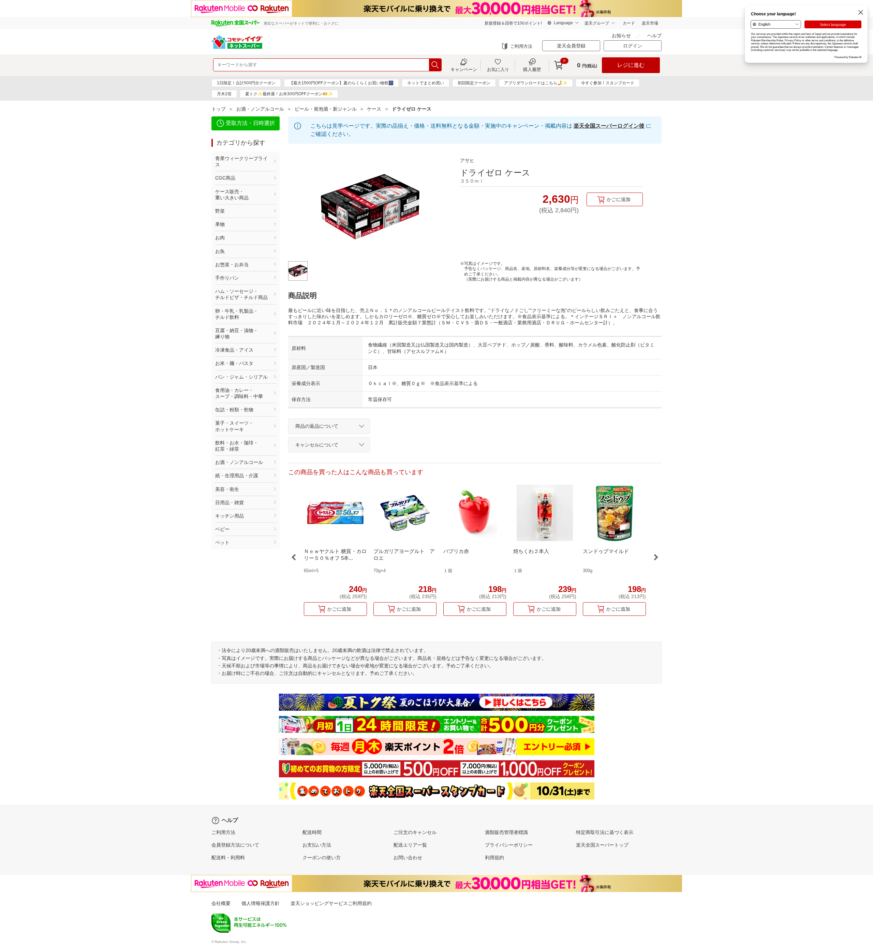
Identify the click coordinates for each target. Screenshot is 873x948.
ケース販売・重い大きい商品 (232, 194)
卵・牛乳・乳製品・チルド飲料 (236, 314)
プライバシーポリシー (509, 845)
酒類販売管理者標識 (506, 832)
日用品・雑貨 (229, 502)
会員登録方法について (235, 845)
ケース (374, 109)
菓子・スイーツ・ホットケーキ (234, 426)
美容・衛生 (227, 489)
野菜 (220, 211)
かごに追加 (619, 199)
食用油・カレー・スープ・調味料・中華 (239, 393)
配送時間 (312, 832)
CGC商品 (225, 178)
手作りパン (227, 278)
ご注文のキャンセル (415, 832)
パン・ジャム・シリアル (241, 377)
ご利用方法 (521, 46)
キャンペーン (463, 69)
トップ (218, 109)
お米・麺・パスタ (234, 363)
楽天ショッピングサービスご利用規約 (331, 903)
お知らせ (621, 35)
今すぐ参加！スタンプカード (607, 83)
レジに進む (631, 65)
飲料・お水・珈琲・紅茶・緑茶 (236, 446)
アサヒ (467, 160)
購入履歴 (532, 69)
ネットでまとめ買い (425, 83)
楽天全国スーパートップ (602, 845)
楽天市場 (650, 23)
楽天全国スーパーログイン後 (609, 126)
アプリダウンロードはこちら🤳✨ (535, 83)
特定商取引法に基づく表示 (604, 832)
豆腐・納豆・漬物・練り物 (236, 333)
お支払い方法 (316, 845)
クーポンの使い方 (321, 857)
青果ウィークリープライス (241, 161)
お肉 (220, 237)
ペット (222, 542)
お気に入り (498, 69)
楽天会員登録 (571, 45)
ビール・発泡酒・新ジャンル (326, 109)
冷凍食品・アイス (234, 350)
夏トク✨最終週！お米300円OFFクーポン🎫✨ (289, 93)
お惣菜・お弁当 (232, 264)
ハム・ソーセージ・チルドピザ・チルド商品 (241, 294)
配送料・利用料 (228, 857)
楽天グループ (597, 23)
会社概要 (221, 903)
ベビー (222, 529)
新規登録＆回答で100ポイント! (513, 23)
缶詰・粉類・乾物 (234, 409)
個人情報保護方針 (260, 903)
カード (629, 23)
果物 (220, 224)
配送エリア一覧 (410, 845)
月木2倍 (224, 93)
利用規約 (494, 857)
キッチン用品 (229, 516)
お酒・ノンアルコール (260, 109)
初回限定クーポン (474, 83)
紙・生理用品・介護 (236, 475)
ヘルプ (654, 35)
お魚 (220, 251)
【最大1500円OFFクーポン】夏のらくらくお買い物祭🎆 (341, 83)
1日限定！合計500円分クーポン (246, 83)
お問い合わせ (408, 857)
